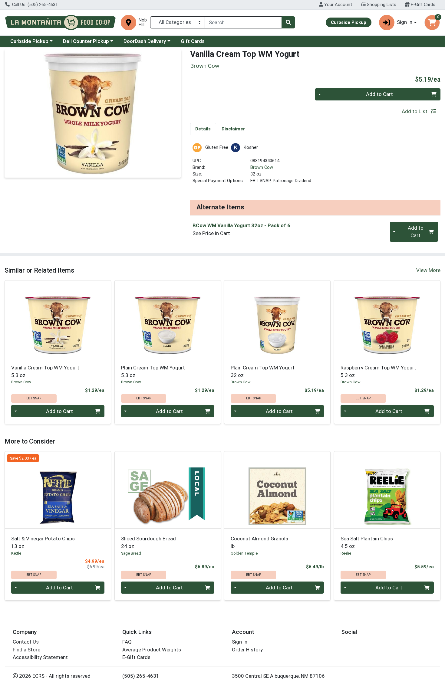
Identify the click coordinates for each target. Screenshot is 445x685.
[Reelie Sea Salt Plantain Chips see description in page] (387, 490)
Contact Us (26, 642)
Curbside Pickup (29, 41)
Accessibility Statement (40, 657)
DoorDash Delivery (145, 41)
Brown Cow (261, 167)
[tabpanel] (315, 166)
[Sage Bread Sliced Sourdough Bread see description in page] (167, 490)
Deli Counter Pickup (86, 41)
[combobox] (243, 22)
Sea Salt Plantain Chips (367, 542)
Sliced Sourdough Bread (148, 542)
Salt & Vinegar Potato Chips (43, 542)
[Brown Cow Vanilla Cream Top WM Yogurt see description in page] (58, 319)
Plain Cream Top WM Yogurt (153, 371)
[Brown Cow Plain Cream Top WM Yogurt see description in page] (167, 319)
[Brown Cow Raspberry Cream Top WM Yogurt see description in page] (387, 319)
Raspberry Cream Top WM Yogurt (378, 371)
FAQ (127, 642)
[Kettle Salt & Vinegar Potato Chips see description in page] (58, 490)
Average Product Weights (151, 650)
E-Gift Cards (422, 4)
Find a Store (26, 650)
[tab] (203, 129)
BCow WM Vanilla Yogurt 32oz (241, 225)
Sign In (239, 642)
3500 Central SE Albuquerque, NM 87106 (278, 676)
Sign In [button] (404, 22)
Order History (247, 650)
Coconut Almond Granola (259, 542)
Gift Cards (193, 41)
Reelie (346, 553)
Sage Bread (131, 553)
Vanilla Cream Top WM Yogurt (45, 371)
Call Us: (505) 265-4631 (34, 4)
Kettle (16, 553)
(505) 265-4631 (140, 676)
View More (428, 270)
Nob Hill (143, 22)
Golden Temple (244, 553)
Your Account (337, 4)
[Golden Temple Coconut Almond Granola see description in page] (277, 490)
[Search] (288, 22)
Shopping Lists (381, 4)
